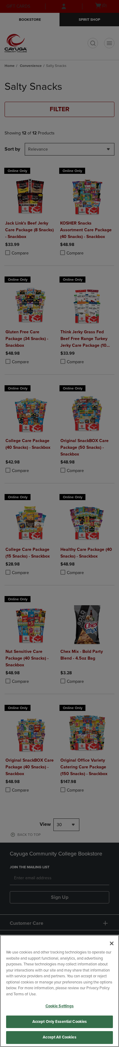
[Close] (111, 943)
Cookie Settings (59, 1006)
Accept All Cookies (59, 1037)
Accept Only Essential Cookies (59, 1021)
